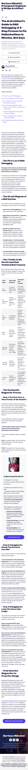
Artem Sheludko (21, 760)
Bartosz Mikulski (10, 66)
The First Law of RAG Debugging (12, 96)
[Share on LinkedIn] (2, 70)
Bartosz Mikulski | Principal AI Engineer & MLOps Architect (13, 6)
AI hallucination (5, 78)
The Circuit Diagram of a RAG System (13, 98)
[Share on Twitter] (6, 70)
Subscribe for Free (14, 537)
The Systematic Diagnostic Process (12, 105)
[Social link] (10, 739)
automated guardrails (12, 702)
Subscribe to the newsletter (14, 721)
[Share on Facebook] (9, 70)
